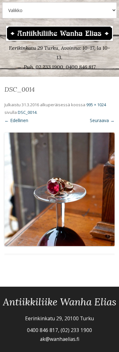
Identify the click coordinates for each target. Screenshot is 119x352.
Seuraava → (102, 120)
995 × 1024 (96, 105)
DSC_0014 (27, 112)
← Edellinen (16, 120)
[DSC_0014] (59, 189)
